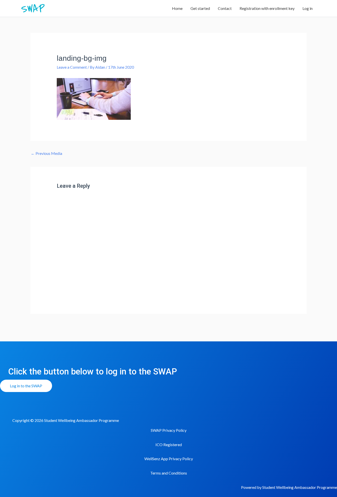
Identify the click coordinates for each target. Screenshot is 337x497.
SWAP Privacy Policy (169, 430)
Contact (225, 8)
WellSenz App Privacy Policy (168, 458)
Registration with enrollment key (267, 8)
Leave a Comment (72, 67)
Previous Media (46, 153)
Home (177, 8)
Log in (307, 8)
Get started (200, 8)
